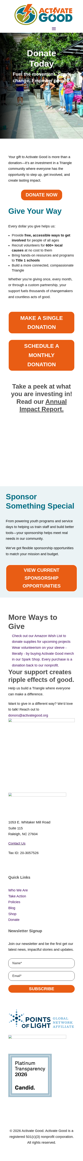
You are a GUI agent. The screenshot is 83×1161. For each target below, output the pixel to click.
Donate (13, 920)
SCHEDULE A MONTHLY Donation (41, 355)
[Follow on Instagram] (19, 865)
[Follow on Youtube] (42, 865)
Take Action (17, 896)
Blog (11, 908)
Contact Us (16, 843)
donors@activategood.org (28, 715)
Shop (12, 914)
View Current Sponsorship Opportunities (42, 578)
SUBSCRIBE (41, 988)
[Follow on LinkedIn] (34, 865)
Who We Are (18, 890)
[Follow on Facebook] (11, 865)
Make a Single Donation (41, 322)
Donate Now (42, 194)
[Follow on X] (27, 865)
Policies (14, 902)
